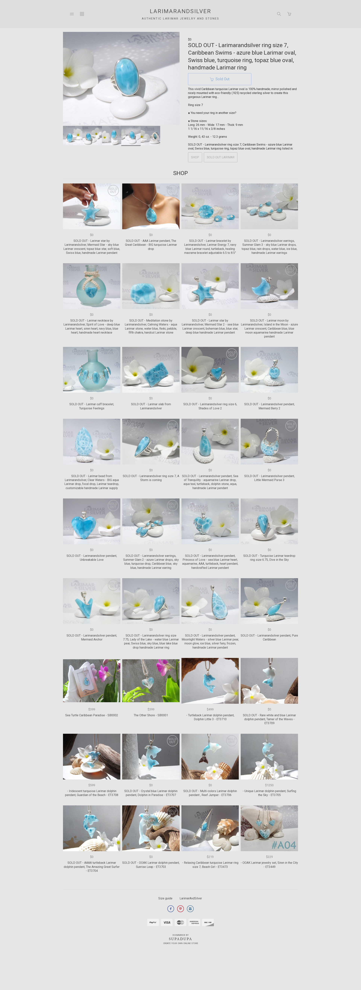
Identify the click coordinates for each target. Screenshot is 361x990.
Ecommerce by (181, 935)
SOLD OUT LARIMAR (220, 157)
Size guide (165, 898)
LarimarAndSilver (191, 898)
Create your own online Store (180, 943)
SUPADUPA (180, 939)
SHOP (195, 157)
